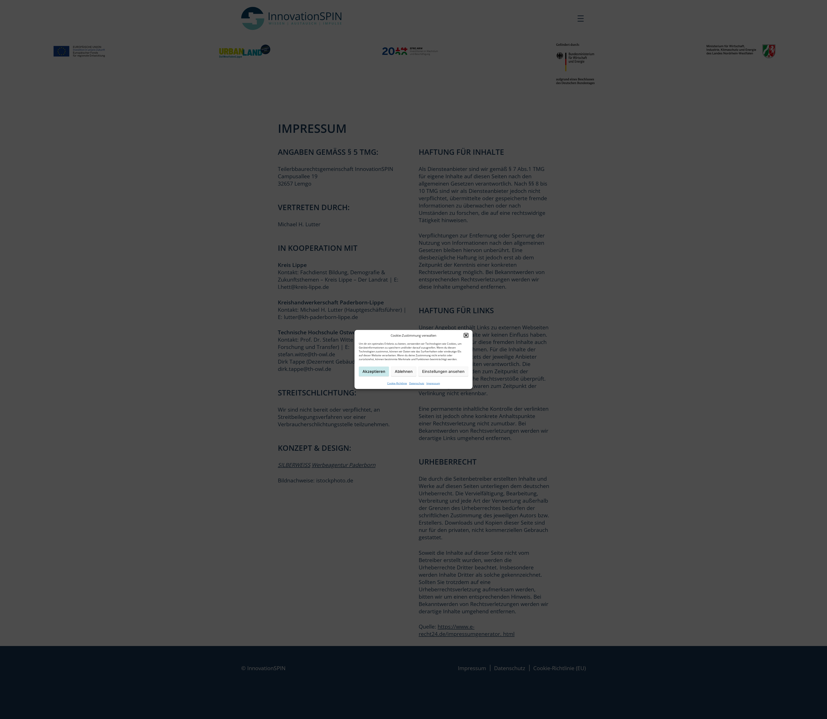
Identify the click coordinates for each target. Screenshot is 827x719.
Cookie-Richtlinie (397, 383)
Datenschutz (416, 383)
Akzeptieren (373, 371)
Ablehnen (404, 371)
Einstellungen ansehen (443, 371)
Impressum (433, 383)
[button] (466, 335)
